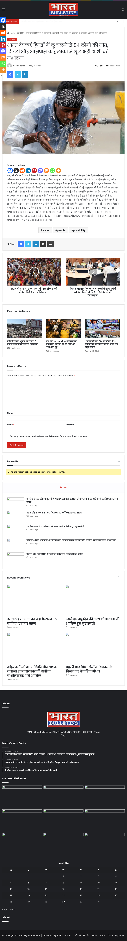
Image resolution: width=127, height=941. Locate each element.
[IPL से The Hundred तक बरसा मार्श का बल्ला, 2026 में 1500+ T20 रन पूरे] (63, 328)
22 (63, 895)
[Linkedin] (28, 170)
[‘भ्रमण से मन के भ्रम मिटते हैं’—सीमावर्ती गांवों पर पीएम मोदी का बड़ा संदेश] (102, 328)
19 (11, 895)
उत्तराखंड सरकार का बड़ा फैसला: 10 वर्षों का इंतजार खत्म (54, 512)
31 (98, 901)
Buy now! (119, 935)
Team (110, 935)
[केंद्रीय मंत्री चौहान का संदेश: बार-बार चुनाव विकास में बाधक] (63, 844)
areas (45, 230)
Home (12, 33)
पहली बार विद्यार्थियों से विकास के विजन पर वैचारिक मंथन (54, 554)
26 (11, 901)
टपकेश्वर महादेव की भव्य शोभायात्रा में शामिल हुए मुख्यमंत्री (41, 21)
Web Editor (18, 66)
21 (46, 895)
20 (28, 895)
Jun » (12, 909)
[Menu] (3, 10)
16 (81, 889)
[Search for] (123, 10)
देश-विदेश (20, 33)
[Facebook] (10, 74)
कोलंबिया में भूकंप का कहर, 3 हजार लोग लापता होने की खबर (22, 343)
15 (63, 889)
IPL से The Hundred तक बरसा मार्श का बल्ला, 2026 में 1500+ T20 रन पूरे (61, 344)
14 (46, 889)
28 (46, 901)
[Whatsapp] (52, 170)
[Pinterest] (34, 170)
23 (81, 895)
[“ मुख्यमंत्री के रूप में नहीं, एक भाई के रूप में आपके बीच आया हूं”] (105, 844)
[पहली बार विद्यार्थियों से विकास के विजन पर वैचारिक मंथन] (15, 558)
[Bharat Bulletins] (63, 9)
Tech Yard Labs (64, 935)
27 (28, 901)
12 (11, 889)
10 (98, 882)
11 (116, 882)
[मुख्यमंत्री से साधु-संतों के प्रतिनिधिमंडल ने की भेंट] (22, 844)
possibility (79, 230)
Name (11, 413)
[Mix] (46, 170)
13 (28, 889)
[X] (16, 170)
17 (98, 889)
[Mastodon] (40, 170)
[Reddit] (22, 170)
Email (10, 424)
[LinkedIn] (25, 74)
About (102, 935)
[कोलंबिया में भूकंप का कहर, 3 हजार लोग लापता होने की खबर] (24, 328)
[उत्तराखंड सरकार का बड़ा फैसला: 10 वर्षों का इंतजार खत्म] (15, 517)
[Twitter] (18, 74)
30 (81, 901)
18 (116, 889)
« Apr (4, 909)
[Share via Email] (43, 244)
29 (63, 901)
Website (70, 424)
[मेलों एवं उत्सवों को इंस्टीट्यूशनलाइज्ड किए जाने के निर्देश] (105, 820)
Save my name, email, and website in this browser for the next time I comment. (49, 436)
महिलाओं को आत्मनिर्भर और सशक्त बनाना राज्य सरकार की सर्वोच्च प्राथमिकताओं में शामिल (71, 540)
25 (116, 895)
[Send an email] (24, 66)
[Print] (50, 244)
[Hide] (1, 76)
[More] (58, 170)
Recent (63, 487)
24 (98, 895)
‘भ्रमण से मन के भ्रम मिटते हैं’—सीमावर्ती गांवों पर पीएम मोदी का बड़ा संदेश (101, 344)
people (61, 230)
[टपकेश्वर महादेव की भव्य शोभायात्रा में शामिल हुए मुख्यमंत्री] (15, 531)
